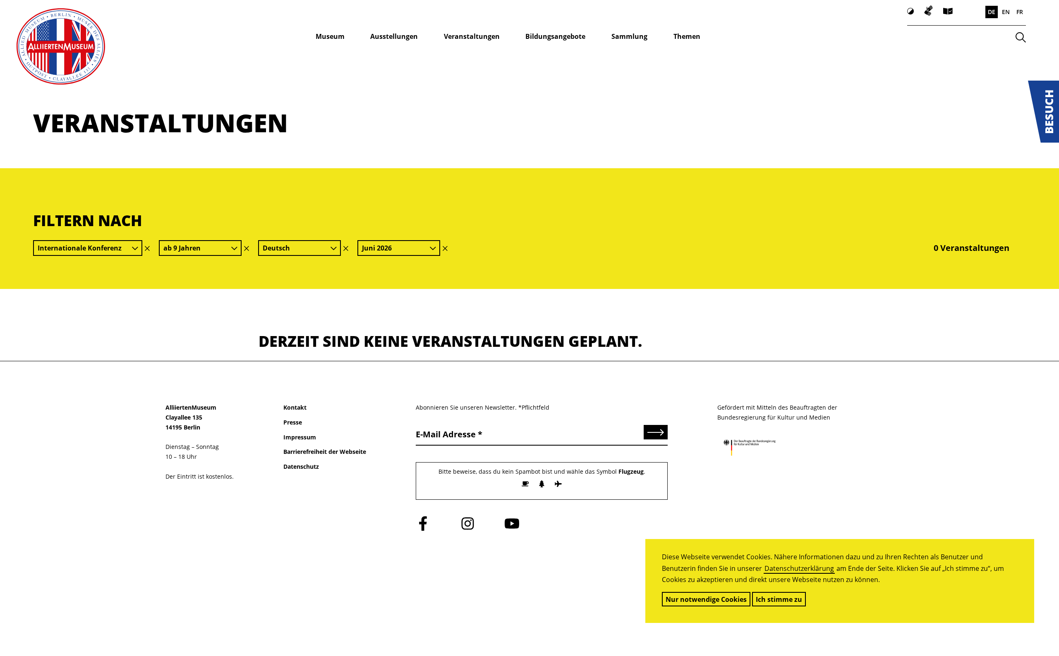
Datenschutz (301, 466)
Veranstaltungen (472, 36)
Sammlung (629, 36)
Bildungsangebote (555, 36)
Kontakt (295, 407)
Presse (292, 422)
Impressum (299, 437)
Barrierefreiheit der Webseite (324, 452)
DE (991, 12)
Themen (686, 36)
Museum (330, 36)
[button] (1043, 112)
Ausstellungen (394, 36)
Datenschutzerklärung (799, 568)
